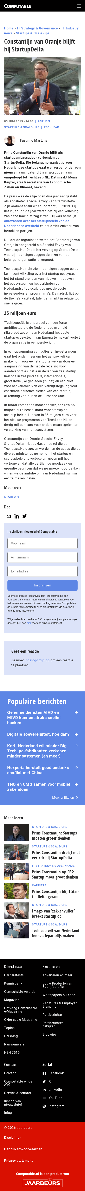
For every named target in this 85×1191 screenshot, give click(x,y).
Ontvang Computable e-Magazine (20, 1009)
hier (29, 623)
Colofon (10, 1073)
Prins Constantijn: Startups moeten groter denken (54, 835)
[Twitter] (24, 516)
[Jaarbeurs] (42, 1181)
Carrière (39, 885)
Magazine (11, 1000)
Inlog (8, 1113)
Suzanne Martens (33, 140)
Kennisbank (13, 983)
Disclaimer (12, 1138)
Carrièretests (14, 975)
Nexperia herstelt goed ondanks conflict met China (38, 770)
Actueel (44, 121)
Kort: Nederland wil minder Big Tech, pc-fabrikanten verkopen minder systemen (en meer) (37, 751)
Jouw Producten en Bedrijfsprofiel (57, 985)
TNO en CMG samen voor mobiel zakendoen (38, 787)
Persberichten (53, 1015)
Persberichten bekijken (53, 1024)
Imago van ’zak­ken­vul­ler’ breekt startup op (53, 913)
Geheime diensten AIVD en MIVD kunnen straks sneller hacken (34, 717)
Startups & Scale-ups (33, 33)
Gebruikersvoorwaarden (23, 1149)
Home (8, 28)
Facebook (56, 1073)
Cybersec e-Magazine (20, 1020)
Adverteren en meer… (58, 975)
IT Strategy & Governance (37, 28)
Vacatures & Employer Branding (59, 1004)
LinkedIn (55, 1090)
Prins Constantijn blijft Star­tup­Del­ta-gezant (55, 894)
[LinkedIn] (16, 516)
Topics (9, 1028)
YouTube (55, 1098)
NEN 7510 (12, 1053)
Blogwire (49, 1034)
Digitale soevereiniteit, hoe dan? (38, 734)
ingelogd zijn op (37, 660)
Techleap (51, 127)
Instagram (57, 1106)
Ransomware (14, 1044)
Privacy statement (18, 1161)
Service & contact (17, 1093)
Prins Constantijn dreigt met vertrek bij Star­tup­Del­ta (56, 855)
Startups (12, 496)
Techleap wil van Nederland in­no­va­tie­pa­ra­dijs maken (55, 933)
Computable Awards (19, 992)
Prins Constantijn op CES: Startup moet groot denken (55, 874)
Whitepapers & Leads (58, 995)
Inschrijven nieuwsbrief (13, 1102)
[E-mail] (8, 516)
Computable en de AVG (18, 1083)
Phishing (11, 1036)
